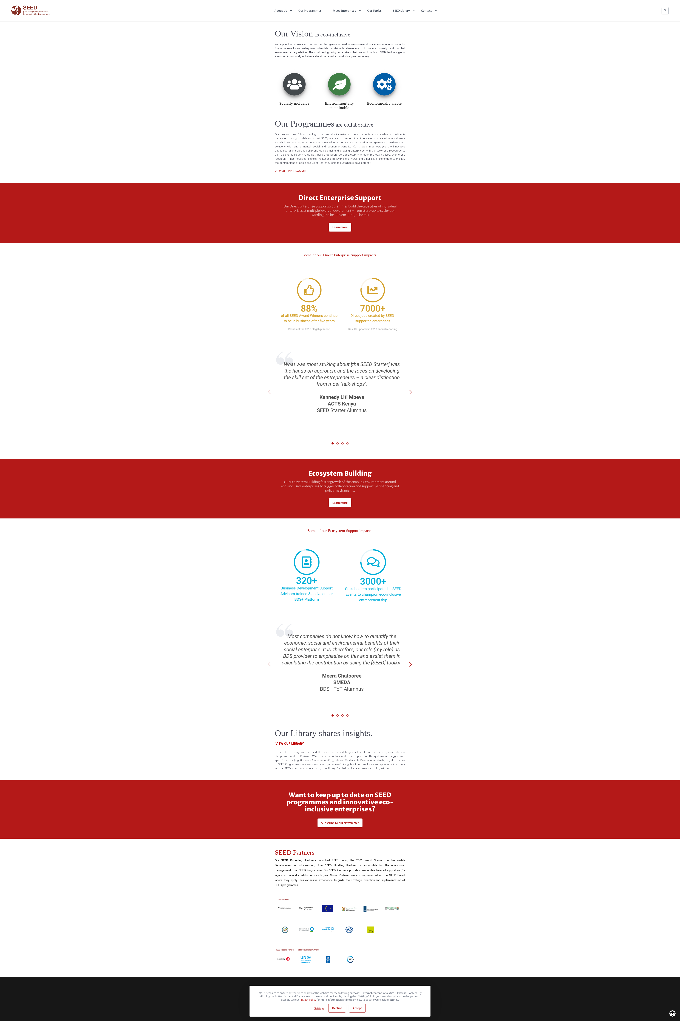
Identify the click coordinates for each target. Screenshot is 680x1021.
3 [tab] (342, 443)
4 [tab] (347, 443)
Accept (357, 1008)
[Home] (30, 10)
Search (665, 10)
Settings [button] (319, 1008)
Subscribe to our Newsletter (340, 823)
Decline (337, 1008)
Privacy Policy (308, 999)
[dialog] (340, 1001)
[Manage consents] (672, 1013)
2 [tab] (337, 443)
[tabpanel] (340, 392)
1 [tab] (333, 443)
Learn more (340, 227)
